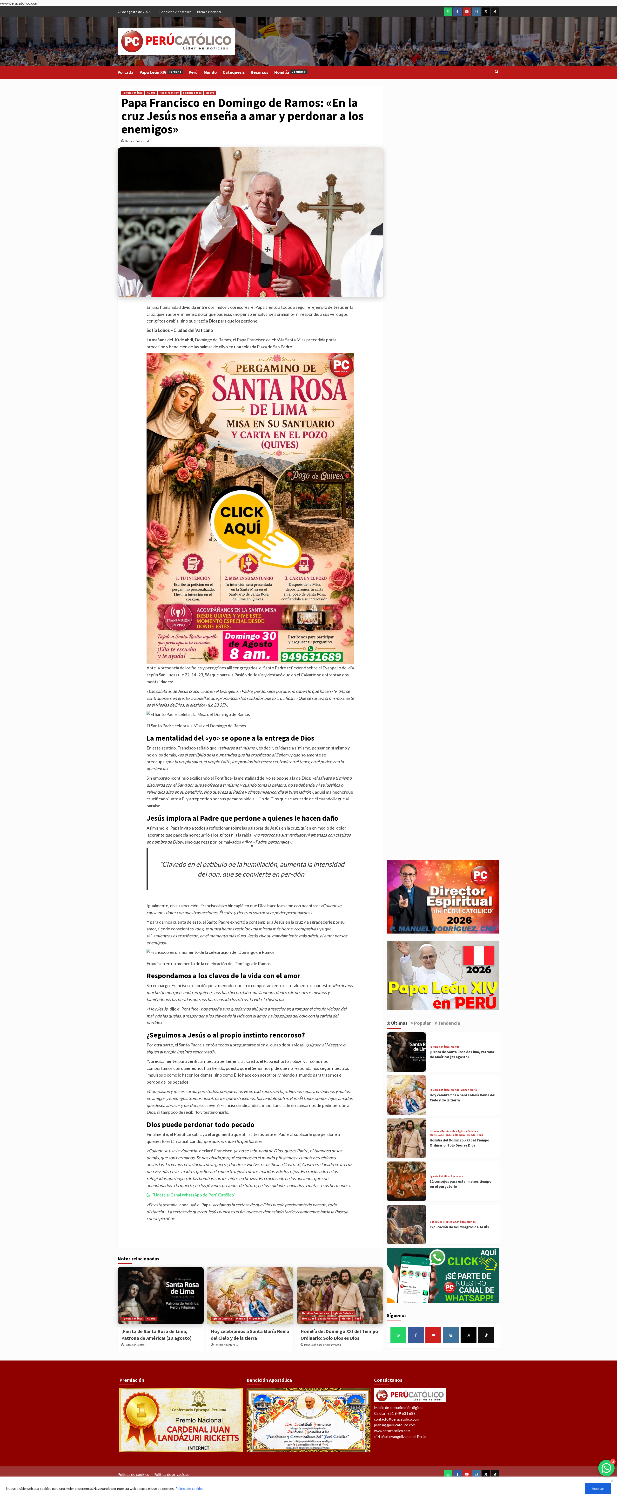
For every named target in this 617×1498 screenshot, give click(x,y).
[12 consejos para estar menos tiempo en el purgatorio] (406, 1181)
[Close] (612, 1481)
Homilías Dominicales (315, 1313)
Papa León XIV (160, 72)
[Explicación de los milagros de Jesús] (406, 1224)
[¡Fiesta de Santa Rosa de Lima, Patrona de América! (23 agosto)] (161, 1295)
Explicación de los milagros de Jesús (459, 1227)
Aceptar (598, 1488)
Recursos (259, 72)
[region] (308, 1487)
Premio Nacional (209, 12)
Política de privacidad (171, 1474)
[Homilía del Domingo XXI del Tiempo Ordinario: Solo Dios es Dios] (340, 1295)
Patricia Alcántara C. (226, 1345)
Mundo (210, 72)
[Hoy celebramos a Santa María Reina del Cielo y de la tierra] (250, 1295)
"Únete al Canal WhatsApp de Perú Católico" (193, 1194)
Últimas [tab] (399, 1023)
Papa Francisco (169, 92)
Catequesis (234, 72)
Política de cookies (189, 1488)
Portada (126, 72)
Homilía (290, 72)
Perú (193, 72)
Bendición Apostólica (175, 12)
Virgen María (257, 1318)
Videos (210, 92)
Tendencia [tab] (448, 1023)
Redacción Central (137, 141)
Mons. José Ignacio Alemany (320, 1318)
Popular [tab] (422, 1023)
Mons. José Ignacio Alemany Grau (322, 1345)
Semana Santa (192, 92)
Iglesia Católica (132, 92)
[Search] (497, 72)
